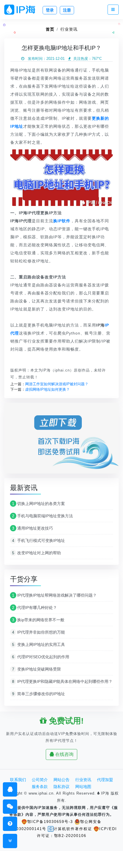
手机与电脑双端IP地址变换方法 (42, 516)
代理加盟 (105, 779)
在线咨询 (64, 754)
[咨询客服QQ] (10, 789)
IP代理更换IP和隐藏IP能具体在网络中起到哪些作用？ (62, 681)
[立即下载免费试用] (61, 440)
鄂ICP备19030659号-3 (50, 821)
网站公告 (61, 779)
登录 (50, 10)
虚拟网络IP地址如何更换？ (47, 389)
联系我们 (18, 779)
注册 (67, 10)
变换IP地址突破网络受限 (36, 669)
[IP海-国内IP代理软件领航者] (22, 10)
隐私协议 (61, 786)
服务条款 (40, 786)
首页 (50, 29)
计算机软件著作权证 (72, 829)
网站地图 (83, 786)
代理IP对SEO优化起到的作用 (40, 657)
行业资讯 (69, 29)
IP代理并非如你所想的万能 (38, 632)
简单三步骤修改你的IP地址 (38, 693)
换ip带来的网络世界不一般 (38, 620)
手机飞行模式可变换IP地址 (38, 540)
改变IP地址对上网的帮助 (36, 553)
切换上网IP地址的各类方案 (38, 503)
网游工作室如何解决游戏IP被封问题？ (56, 384)
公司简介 (40, 779)
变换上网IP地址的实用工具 (38, 644)
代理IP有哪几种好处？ (34, 607)
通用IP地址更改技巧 (32, 528)
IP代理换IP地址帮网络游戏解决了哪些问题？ (54, 595)
